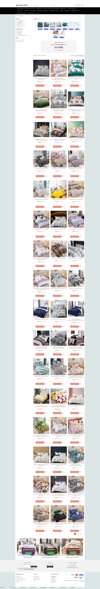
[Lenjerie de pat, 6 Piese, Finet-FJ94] (76, 248)
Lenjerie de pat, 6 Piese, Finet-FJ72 (58, 199)
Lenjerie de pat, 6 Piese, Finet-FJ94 (76, 258)
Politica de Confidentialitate (29, 569)
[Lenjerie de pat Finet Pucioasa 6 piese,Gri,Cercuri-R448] (59, 99)
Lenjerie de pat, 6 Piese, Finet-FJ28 (58, 168)
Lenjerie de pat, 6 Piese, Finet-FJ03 (41, 229)
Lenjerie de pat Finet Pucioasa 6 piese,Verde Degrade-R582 (41, 110)
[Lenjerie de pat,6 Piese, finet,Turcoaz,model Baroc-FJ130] (76, 454)
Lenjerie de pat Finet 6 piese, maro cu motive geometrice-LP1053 (41, 140)
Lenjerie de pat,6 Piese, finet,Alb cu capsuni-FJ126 (76, 435)
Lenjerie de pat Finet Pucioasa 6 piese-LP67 (76, 79)
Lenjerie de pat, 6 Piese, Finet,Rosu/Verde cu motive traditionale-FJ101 (41, 289)
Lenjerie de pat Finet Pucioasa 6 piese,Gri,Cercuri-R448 (58, 110)
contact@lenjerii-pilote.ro (73, 567)
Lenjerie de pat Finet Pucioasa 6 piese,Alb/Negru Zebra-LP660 (58, 347)
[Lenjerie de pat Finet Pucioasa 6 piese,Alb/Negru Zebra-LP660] (59, 338)
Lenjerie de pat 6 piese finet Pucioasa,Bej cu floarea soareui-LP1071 (76, 110)
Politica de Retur (36, 577)
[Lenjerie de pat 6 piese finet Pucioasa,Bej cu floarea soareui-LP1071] (76, 99)
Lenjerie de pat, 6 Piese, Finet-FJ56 (58, 229)
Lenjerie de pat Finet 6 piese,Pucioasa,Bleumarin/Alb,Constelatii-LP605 (76, 320)
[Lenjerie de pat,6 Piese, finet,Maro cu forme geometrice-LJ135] (41, 513)
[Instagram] (52, 567)
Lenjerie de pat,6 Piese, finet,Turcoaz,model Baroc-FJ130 (76, 465)
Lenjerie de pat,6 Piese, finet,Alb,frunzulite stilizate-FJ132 (58, 494)
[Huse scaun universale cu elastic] (50, 547)
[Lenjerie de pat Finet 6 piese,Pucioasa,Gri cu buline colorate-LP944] (59, 129)
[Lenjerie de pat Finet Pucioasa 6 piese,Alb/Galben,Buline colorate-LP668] (59, 396)
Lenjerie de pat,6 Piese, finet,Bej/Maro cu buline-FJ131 (41, 494)
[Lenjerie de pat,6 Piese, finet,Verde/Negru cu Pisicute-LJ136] (59, 513)
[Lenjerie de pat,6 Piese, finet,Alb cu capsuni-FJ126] (76, 425)
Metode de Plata (36, 576)
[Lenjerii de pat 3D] (28, 547)
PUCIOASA (19, 33)
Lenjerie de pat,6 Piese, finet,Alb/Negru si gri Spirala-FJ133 (76, 494)
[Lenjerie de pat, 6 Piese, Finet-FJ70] (41, 189)
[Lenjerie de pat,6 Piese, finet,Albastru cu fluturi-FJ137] (76, 513)
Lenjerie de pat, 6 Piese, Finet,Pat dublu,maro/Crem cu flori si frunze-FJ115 (76, 377)
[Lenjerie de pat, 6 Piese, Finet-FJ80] (76, 219)
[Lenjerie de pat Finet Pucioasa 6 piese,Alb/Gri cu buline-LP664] (41, 338)
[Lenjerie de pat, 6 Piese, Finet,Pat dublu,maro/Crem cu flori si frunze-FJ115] (76, 366)
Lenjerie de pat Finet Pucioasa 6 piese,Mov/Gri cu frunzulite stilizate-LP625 (76, 347)
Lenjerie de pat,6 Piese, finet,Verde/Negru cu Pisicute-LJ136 (59, 524)
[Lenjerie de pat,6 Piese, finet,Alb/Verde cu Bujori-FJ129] (59, 454)
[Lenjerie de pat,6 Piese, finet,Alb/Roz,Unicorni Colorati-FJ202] (59, 68)
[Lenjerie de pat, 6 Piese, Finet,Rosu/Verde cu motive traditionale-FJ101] (41, 278)
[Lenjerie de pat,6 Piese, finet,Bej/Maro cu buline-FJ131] (41, 484)
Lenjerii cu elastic (13, 587)
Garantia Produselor (37, 579)
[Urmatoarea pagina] (82, 534)
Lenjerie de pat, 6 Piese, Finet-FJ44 (76, 168)
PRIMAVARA (19, 32)
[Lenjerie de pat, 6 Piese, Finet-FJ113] (41, 366)
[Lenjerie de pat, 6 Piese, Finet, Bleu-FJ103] (59, 278)
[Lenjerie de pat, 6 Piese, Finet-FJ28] (59, 159)
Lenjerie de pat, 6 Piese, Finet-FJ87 (58, 258)
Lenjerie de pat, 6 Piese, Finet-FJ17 (41, 168)
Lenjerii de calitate (43, 587)
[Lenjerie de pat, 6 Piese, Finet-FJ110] (59, 309)
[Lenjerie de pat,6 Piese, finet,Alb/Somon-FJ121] (76, 396)
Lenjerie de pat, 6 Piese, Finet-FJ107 (76, 288)
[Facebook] (48, 567)
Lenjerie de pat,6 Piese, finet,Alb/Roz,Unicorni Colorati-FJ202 (59, 79)
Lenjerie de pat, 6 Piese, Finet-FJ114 (59, 376)
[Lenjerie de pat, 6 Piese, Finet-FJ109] (41, 309)
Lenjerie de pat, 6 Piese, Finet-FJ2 (76, 139)
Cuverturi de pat (33, 587)
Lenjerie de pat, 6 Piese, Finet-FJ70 (41, 199)
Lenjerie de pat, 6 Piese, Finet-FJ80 (76, 229)
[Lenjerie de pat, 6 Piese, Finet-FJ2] (76, 129)
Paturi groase (72, 587)
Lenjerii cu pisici (22, 587)
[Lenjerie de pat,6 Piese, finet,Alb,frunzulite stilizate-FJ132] (59, 484)
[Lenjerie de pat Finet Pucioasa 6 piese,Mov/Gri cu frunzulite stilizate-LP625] (76, 338)
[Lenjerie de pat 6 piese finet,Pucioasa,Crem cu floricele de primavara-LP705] (41, 396)
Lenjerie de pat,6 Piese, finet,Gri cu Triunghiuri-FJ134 (41, 79)
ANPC (34, 580)
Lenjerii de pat (2, 587)
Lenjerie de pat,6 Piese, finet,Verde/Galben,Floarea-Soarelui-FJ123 (41, 435)
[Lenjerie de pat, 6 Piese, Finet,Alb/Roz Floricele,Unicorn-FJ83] (41, 248)
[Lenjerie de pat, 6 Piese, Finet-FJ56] (59, 219)
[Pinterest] (50, 567)
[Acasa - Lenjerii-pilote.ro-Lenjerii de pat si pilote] (22, 5)
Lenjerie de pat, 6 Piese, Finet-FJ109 (41, 319)
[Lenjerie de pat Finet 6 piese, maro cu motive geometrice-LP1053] (41, 129)
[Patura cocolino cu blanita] (72, 547)
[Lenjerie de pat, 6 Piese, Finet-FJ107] (76, 278)
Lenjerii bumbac (52, 587)
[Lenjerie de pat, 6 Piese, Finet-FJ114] (59, 366)
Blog (38, 13)
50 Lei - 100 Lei (19, 40)
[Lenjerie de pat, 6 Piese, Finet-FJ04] (76, 189)
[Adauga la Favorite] (45, 86)
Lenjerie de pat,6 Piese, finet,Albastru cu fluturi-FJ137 (76, 524)
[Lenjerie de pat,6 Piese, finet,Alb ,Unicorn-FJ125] (59, 425)
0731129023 (73, 565)
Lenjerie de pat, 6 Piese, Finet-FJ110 (59, 319)
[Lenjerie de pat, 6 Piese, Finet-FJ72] (59, 189)
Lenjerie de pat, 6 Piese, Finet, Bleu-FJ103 (59, 288)
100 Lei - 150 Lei (20, 41)
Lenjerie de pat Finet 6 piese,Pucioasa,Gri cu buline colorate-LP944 (59, 140)
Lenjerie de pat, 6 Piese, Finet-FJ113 (41, 376)
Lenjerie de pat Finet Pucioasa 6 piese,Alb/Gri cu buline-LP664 (41, 347)
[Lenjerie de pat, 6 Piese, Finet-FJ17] (41, 158)
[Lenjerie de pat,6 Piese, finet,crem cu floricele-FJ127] (41, 455)
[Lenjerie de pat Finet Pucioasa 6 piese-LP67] (76, 68)
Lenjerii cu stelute (63, 587)
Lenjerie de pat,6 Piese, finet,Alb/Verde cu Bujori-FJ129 (59, 465)
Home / (17, 15)
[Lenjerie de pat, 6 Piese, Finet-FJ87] (59, 248)
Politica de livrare (19, 580)
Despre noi (18, 576)
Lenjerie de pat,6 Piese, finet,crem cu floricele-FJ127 (41, 465)
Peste (18, 20)
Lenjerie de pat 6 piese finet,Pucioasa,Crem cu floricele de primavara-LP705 (41, 406)
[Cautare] (54, 5)
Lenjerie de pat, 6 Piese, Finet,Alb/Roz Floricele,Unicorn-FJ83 (41, 259)
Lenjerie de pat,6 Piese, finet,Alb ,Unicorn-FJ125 (58, 435)
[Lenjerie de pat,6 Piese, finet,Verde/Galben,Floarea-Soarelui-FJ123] (41, 425)
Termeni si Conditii (19, 577)
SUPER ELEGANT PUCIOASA (22, 35)
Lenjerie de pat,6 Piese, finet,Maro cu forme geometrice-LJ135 (41, 524)
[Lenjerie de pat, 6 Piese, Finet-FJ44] (76, 159)
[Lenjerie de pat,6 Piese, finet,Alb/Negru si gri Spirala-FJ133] (76, 484)
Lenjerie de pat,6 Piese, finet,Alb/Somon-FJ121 (76, 406)
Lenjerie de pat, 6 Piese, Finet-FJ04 (76, 199)
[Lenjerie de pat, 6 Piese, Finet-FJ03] (41, 219)
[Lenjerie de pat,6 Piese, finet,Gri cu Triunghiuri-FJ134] (41, 68)
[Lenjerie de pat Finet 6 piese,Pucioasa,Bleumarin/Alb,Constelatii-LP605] (76, 308)
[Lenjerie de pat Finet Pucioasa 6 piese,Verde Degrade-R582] (41, 99)
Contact (17, 581)
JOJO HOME (19, 31)
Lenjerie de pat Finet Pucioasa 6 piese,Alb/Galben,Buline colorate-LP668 (58, 406)
